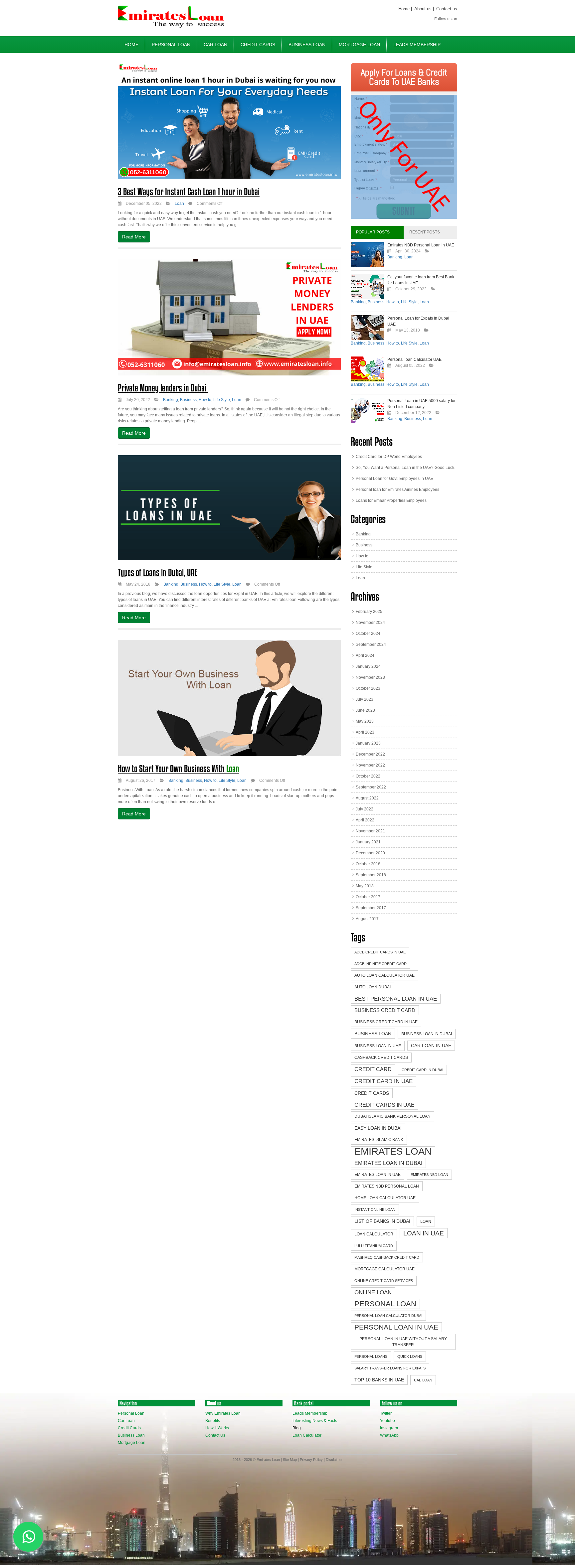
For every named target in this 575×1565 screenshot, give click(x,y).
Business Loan (306, 44)
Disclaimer (334, 1460)
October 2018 (368, 864)
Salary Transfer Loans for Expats (390, 1368)
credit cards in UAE (384, 1105)
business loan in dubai (426, 1034)
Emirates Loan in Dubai (388, 1163)
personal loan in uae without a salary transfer (403, 1342)
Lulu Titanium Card (373, 1246)
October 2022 (368, 776)
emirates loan (393, 1151)
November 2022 (370, 765)
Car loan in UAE (431, 1045)
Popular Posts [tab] (373, 232)
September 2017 (371, 908)
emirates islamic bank (378, 1139)
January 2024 (368, 666)
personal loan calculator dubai (388, 1316)
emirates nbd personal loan (386, 1186)
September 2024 (371, 644)
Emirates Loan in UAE (377, 1174)
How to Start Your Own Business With (178, 768)
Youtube (387, 1420)
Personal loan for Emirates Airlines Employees (397, 489)
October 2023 (368, 688)
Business (188, 399)
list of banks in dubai (382, 1221)
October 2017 (368, 897)
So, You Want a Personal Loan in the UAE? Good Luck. (405, 467)
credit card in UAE (383, 1081)
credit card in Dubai (422, 1070)
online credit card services (383, 1281)
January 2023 (368, 743)
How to (205, 399)
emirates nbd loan (429, 1175)
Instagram (389, 1428)
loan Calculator (373, 1234)
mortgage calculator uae (384, 1269)
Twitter (386, 1413)
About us (423, 9)
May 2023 (365, 721)
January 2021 (368, 842)
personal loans (370, 1356)
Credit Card (373, 1069)
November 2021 (370, 831)
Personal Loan (171, 44)
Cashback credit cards (381, 1057)
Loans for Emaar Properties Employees (391, 500)
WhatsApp (389, 1435)
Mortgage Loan (359, 44)
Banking (170, 399)
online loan (373, 1292)
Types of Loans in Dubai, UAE (157, 572)
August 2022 (367, 798)
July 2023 (364, 699)
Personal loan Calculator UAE (414, 359)
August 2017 (367, 919)
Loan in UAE (423, 1233)
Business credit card (384, 1010)
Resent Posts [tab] (424, 232)
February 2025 (369, 611)
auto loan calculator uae (384, 975)
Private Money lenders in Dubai (163, 387)
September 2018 (371, 875)
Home (404, 9)
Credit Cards (258, 44)
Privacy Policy (311, 1460)
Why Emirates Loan (223, 1413)
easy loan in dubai (378, 1128)
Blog (296, 1428)
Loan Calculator (306, 1435)
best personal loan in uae (395, 998)
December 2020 (370, 853)
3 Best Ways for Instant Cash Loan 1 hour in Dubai (189, 191)
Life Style (221, 399)
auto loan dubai (372, 987)
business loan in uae (377, 1046)
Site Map (290, 1460)
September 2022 (371, 787)
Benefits (212, 1420)
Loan (179, 203)
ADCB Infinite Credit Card (380, 964)
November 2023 (370, 677)
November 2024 (370, 622)
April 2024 (365, 655)
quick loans (409, 1356)
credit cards (371, 1093)
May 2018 (365, 886)
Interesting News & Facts (314, 1420)
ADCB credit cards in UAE (380, 952)
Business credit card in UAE (386, 1022)
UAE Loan (423, 1380)
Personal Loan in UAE (396, 1327)
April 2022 (365, 820)
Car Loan (215, 44)
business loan (372, 1033)
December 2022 (370, 754)
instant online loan (374, 1209)
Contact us (446, 9)
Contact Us (215, 1435)
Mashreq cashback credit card (386, 1257)
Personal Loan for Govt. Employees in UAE (394, 478)
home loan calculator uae (385, 1198)
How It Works (217, 1428)
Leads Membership (417, 44)
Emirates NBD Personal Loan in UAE (420, 245)
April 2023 (365, 732)
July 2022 (364, 809)
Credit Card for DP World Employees (389, 456)
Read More (134, 236)
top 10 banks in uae (379, 1379)
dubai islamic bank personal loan (392, 1116)
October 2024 (368, 633)
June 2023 (365, 710)
